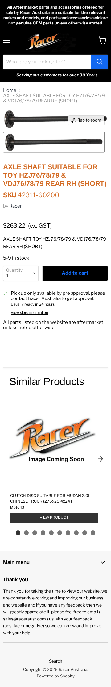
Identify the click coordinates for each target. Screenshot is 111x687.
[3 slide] (34, 532)
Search (55, 661)
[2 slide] (26, 532)
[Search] (99, 62)
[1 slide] (18, 532)
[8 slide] (76, 532)
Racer (15, 206)
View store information (29, 313)
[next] (100, 459)
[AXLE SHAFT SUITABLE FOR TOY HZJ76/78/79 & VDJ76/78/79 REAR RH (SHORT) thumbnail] (53, 142)
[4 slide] (43, 532)
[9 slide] (84, 532)
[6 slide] (59, 532)
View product (54, 517)
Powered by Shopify (56, 675)
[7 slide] (68, 532)
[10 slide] (93, 532)
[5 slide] (51, 532)
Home (9, 90)
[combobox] (47, 62)
